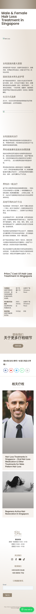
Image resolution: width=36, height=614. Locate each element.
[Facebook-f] (16, 559)
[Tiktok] (24, 559)
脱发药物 (7, 311)
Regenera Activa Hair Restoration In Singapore (17, 512)
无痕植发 (7, 288)
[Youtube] (20, 559)
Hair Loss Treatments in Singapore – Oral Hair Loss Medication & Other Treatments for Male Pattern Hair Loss (17, 462)
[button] (5, 370)
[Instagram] (12, 559)
